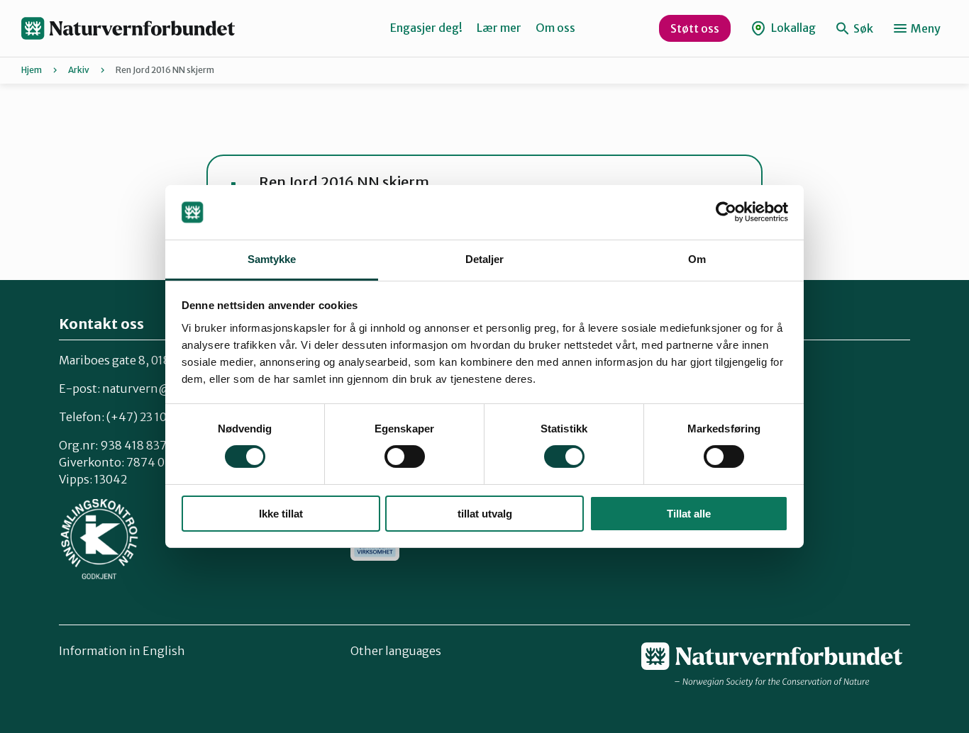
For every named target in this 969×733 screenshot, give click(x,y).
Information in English (122, 651)
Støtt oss (694, 28)
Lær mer (499, 28)
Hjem (31, 70)
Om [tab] (697, 259)
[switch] (404, 456)
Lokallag (792, 28)
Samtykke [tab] (272, 259)
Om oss (555, 28)
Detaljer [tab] (484, 259)
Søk (862, 28)
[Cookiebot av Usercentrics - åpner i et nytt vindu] (726, 212)
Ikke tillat (281, 514)
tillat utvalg (485, 514)
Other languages (395, 651)
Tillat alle (689, 514)
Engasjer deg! (426, 28)
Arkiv (78, 70)
